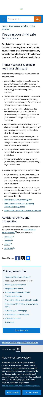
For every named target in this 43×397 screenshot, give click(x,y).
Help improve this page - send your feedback (20, 342)
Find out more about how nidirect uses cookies (21, 385)
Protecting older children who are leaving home (21, 305)
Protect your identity (13, 296)
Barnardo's (9, 248)
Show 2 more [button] (20, 330)
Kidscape (9, 237)
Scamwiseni (9, 322)
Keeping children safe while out (17, 277)
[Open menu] (3, 19)
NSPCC (8, 244)
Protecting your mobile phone (17, 314)
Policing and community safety (17, 292)
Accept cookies (31, 392)
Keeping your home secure (15, 284)
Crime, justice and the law (18, 26)
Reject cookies (13, 392)
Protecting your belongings (16, 310)
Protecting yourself (13, 318)
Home (4, 26)
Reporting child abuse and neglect (18, 199)
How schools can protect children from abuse (22, 210)
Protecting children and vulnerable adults (21, 300)
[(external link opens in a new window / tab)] (17, 258)
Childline (8, 240)
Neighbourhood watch (14, 288)
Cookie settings (8, 349)
